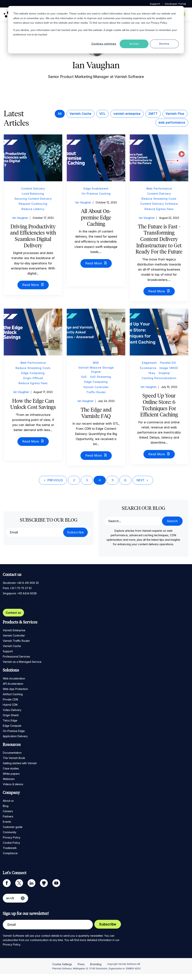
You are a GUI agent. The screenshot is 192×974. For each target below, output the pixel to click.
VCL (102, 113)
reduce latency (33, 209)
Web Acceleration (14, 678)
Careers (8, 811)
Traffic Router (96, 392)
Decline (164, 43)
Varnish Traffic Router (16, 640)
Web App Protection (15, 689)
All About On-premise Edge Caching (96, 217)
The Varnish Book (14, 758)
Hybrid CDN (10, 704)
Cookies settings (104, 43)
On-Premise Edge (14, 731)
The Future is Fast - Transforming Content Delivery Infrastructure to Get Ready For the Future (159, 239)
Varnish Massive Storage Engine (96, 369)
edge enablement (96, 188)
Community (9, 832)
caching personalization (159, 378)
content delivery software (159, 203)
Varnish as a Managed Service (22, 661)
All (60, 113)
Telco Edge (10, 720)
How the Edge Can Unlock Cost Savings (33, 404)
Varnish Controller (96, 387)
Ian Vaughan (20, 217)
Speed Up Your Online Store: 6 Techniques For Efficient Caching (159, 405)
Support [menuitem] (155, 3)
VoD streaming (100, 376)
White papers (11, 773)
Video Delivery (12, 710)
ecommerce (148, 368)
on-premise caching (96, 193)
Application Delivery (15, 736)
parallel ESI (168, 362)
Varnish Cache (81, 113)
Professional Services (16, 656)
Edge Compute (12, 725)
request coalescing (33, 203)
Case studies (11, 768)
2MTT (153, 113)
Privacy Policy (11, 837)
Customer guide (12, 827)
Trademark (10, 848)
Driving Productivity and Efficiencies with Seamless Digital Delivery (33, 236)
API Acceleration (13, 683)
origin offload (33, 378)
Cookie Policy (11, 842)
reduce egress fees (159, 209)
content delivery (33, 188)
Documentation (12, 752)
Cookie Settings (62, 964)
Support (8, 651)
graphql (164, 373)
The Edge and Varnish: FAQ (96, 412)
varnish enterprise (127, 113)
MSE (96, 362)
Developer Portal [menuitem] (175, 3)
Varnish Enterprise (14, 630)
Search (172, 521)
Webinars (9, 779)
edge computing (33, 373)
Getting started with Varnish (20, 763)
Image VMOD (169, 368)
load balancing (33, 193)
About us (8, 800)
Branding (95, 964)
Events (7, 821)
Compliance (10, 853)
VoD (84, 376)
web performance (171, 122)
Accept (134, 43)
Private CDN (10, 699)
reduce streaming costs (159, 198)
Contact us (13, 612)
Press (81, 964)
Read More (31, 285)
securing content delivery (33, 198)
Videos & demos (13, 784)
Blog (5, 806)
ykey (151, 373)
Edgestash (149, 362)
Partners (8, 816)
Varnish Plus (175, 113)
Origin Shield (11, 715)
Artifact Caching (13, 694)
